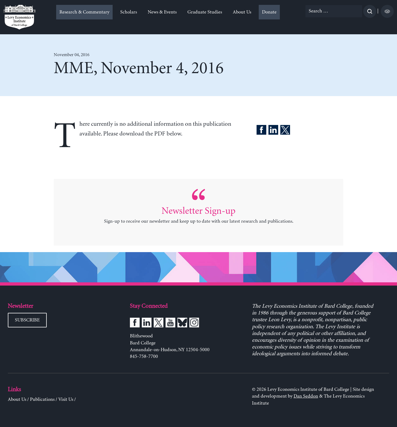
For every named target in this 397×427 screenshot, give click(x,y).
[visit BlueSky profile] (182, 324)
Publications (42, 399)
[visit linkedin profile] (147, 324)
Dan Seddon (306, 396)
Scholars (128, 12)
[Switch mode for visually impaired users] (387, 11)
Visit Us (65, 399)
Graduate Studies (204, 12)
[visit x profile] (158, 324)
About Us (242, 12)
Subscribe (27, 320)
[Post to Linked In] (273, 131)
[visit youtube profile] (170, 324)
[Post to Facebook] (261, 131)
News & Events (162, 12)
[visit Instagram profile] (194, 324)
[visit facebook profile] (135, 324)
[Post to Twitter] (285, 131)
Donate (269, 12)
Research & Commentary (84, 12)
